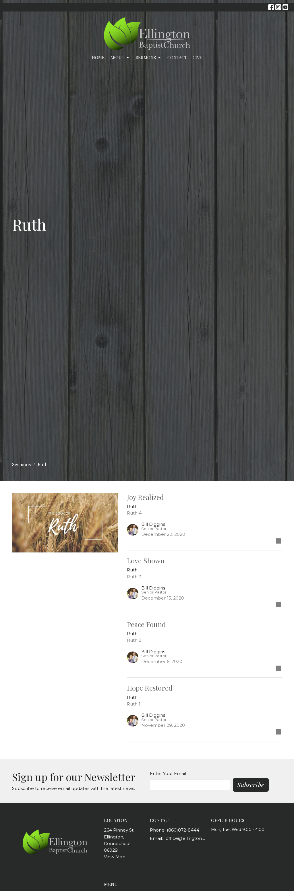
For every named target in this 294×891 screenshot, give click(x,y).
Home (98, 57)
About (117, 57)
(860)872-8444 (183, 830)
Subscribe (250, 784)
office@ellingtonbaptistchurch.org (185, 838)
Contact (177, 57)
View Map (114, 856)
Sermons (146, 57)
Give (197, 57)
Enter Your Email (168, 773)
